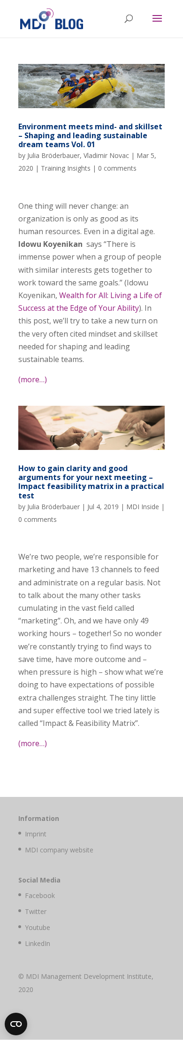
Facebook (40, 895)
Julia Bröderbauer (53, 155)
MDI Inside (142, 506)
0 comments (117, 168)
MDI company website (59, 849)
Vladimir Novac (106, 155)
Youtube (37, 927)
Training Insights (66, 168)
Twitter (35, 911)
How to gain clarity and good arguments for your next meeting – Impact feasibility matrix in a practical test (91, 482)
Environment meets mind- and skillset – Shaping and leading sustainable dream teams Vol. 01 (90, 135)
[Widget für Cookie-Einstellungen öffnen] (16, 1024)
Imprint (35, 833)
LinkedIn (37, 943)
